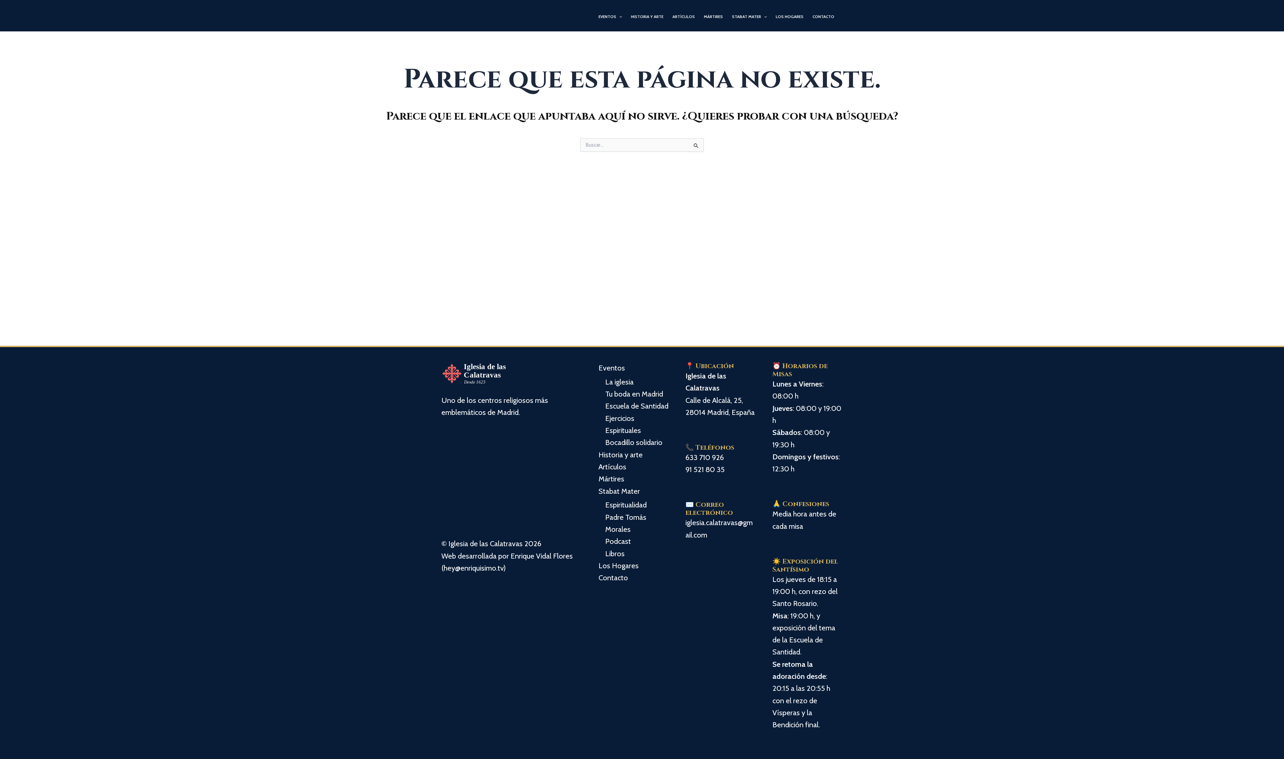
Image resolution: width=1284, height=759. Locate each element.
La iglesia (619, 382)
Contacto (823, 16)
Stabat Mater (746, 16)
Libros (615, 553)
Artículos (683, 16)
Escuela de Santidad (636, 406)
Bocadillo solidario (633, 442)
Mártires (713, 16)
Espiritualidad (626, 504)
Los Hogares (790, 16)
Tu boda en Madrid (634, 394)
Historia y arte (647, 16)
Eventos (607, 16)
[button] (619, 16)
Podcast (618, 541)
